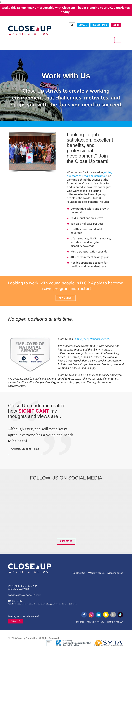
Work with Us (96, 573)
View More (66, 541)
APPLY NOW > (66, 298)
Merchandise (115, 573)
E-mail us (15, 621)
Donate (83, 24)
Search (80, 622)
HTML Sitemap (115, 622)
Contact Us (78, 573)
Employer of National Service (92, 339)
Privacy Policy (95, 622)
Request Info (99, 24)
